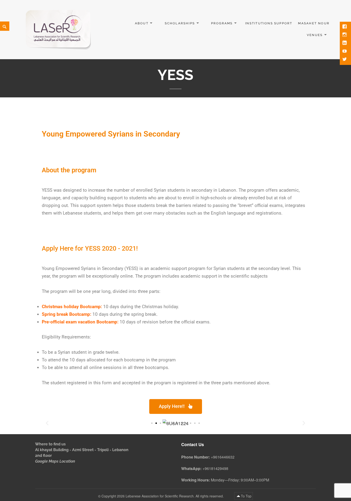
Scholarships (180, 23)
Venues (315, 35)
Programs (222, 23)
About (142, 23)
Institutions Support (268, 23)
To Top (246, 496)
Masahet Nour (314, 23)
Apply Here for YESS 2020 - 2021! (90, 248)
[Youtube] (345, 51)
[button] (152, 423)
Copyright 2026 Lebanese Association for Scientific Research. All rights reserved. (163, 496)
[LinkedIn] (345, 43)
